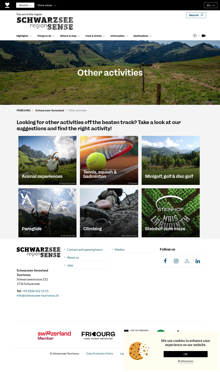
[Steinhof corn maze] (171, 212)
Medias (120, 249)
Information (118, 36)
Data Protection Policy (99, 353)
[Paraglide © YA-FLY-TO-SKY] (47, 212)
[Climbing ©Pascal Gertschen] (109, 212)
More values (45, 5)
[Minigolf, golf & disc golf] (171, 160)
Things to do (44, 36)
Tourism (23, 5)
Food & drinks (94, 36)
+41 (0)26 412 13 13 (35, 291)
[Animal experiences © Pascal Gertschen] (47, 160)
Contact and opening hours (85, 249)
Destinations (141, 36)
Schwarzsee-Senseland (49, 110)
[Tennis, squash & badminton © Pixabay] (109, 160)
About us (73, 257)
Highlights (22, 36)
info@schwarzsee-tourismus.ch (38, 295)
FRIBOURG (24, 110)
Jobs (70, 265)
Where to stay (68, 36)
